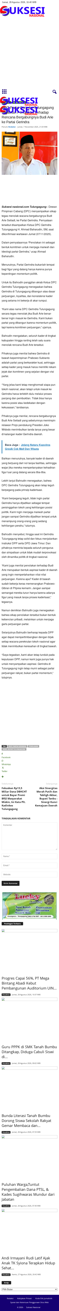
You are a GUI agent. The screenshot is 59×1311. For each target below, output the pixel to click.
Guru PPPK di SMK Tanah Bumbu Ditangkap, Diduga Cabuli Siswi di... (29, 1051)
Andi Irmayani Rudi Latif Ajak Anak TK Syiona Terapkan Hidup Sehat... (28, 1262)
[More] (29, 777)
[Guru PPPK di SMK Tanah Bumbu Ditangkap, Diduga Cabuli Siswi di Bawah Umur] (29, 1019)
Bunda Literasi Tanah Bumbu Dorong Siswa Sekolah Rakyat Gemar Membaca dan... (26, 1120)
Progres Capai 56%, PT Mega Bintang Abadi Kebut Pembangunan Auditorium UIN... (29, 983)
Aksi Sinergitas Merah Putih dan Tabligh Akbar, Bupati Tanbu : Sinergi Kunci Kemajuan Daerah (46, 796)
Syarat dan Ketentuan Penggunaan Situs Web (29, 1302)
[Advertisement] (29, 56)
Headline (6, 994)
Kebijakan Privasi (24, 1298)
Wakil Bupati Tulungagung (14, 749)
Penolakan (33, 746)
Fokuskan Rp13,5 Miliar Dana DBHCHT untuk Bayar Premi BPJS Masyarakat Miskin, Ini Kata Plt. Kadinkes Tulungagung (14, 798)
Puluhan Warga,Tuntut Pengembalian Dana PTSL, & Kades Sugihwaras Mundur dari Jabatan (28, 1192)
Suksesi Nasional (33, 1307)
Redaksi (11, 127)
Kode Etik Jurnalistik (43, 1298)
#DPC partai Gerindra (17, 746)
